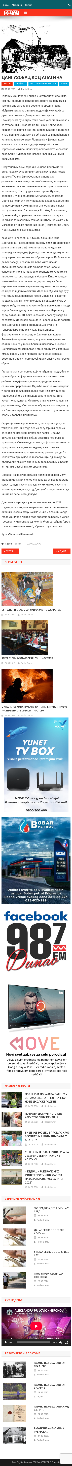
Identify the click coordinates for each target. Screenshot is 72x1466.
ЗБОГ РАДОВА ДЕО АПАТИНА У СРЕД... (51, 1210)
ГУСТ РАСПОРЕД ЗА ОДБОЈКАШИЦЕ (12, 551)
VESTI (64, 83)
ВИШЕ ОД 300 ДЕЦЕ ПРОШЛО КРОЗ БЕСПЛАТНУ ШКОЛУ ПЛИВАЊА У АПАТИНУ (47, 1136)
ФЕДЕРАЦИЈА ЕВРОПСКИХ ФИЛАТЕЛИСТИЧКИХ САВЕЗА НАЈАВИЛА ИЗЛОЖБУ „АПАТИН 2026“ (44, 1177)
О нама (6, 5)
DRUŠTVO (20, 83)
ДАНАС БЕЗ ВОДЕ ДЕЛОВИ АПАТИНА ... (49, 1232)
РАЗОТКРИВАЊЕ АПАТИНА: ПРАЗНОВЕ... (49, 1365)
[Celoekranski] (66, 1342)
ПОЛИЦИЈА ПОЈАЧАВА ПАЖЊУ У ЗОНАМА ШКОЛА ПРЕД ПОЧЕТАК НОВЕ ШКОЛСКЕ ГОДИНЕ (46, 1098)
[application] (36, 1326)
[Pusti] (6, 1342)
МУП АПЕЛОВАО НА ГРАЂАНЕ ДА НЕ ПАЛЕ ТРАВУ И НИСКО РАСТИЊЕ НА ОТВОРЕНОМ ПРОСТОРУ (34, 709)
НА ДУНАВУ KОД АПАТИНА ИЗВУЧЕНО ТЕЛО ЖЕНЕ (63, 551)
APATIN (7, 83)
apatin (18, 543)
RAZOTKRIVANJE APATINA (43, 83)
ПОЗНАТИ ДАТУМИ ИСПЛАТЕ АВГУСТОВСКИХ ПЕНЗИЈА (43, 1115)
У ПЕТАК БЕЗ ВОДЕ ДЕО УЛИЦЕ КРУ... (51, 1254)
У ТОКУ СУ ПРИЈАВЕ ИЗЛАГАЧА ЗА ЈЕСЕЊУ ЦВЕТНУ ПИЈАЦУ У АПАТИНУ (47, 1156)
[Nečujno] (60, 1342)
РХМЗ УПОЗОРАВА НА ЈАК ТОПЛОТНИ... (48, 1275)
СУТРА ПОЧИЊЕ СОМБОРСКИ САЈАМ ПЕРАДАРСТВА (31, 610)
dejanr (40, 1396)
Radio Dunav (27, 89)
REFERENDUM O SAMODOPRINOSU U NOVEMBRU (28, 658)
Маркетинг (17, 5)
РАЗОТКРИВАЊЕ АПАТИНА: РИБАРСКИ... (49, 1430)
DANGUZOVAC (34, 543)
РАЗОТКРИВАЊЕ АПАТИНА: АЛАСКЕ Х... (49, 1387)
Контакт (28, 5)
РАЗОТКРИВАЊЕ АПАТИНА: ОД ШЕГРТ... (51, 1408)
